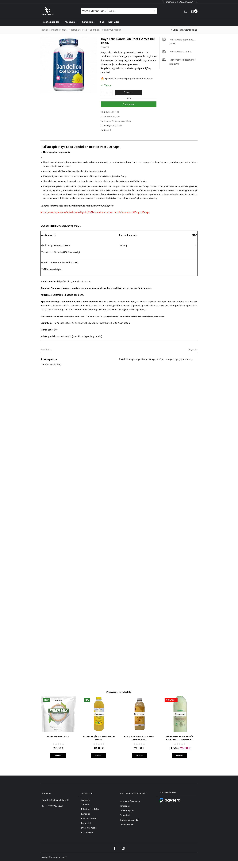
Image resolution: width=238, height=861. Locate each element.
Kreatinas (125, 806)
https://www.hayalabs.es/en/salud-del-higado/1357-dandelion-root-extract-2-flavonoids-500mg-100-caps (95, 212)
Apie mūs (85, 800)
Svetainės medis (89, 828)
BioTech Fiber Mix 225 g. (58, 736)
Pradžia (44, 29)
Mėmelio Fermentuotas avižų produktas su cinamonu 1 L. (180, 738)
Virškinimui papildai (111, 29)
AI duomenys (87, 832)
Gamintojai (87, 21)
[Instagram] (123, 848)
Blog (101, 21)
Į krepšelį (129, 92)
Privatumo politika (90, 809)
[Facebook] (110, 130)
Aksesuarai (70, 21)
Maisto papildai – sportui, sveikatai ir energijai (75, 29)
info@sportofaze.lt (59, 800)
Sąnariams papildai (129, 820)
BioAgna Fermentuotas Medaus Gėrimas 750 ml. (139, 738)
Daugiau (98, 755)
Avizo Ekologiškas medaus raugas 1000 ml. (99, 738)
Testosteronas (127, 824)
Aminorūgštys (127, 811)
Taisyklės (85, 804)
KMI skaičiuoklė (88, 818)
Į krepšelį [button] (58, 755)
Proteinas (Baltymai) (130, 801)
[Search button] (154, 11)
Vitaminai (125, 815)
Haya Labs (117, 125)
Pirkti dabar (129, 104)
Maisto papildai (51, 21)
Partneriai (86, 823)
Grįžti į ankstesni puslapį (185, 29)
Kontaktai (113, 21)
